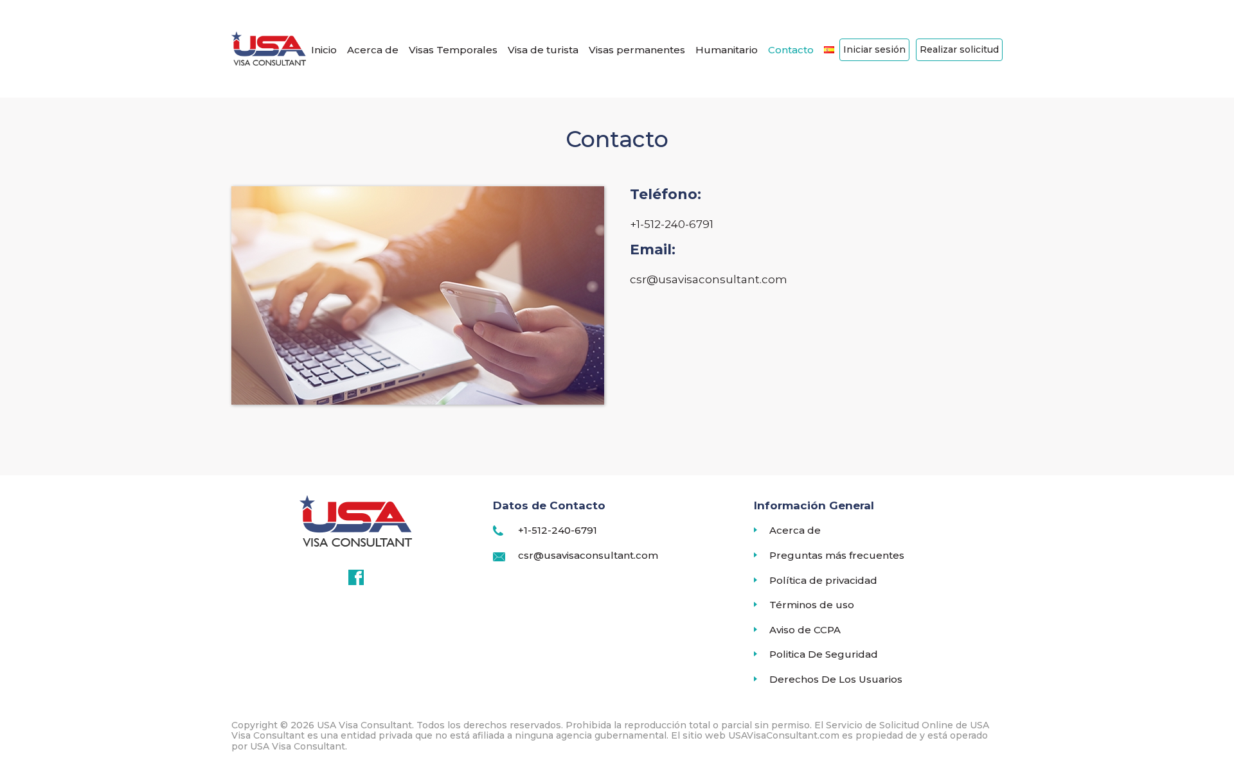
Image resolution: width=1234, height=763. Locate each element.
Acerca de (372, 50)
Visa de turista (543, 50)
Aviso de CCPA (805, 630)
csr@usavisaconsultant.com (588, 555)
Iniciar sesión (874, 49)
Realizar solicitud (959, 49)
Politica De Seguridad (823, 654)
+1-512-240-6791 (557, 530)
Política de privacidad (823, 580)
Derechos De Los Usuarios (835, 679)
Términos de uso (811, 605)
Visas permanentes (637, 50)
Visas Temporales (453, 50)
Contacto (791, 50)
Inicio (324, 50)
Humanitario (726, 50)
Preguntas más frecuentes (836, 555)
